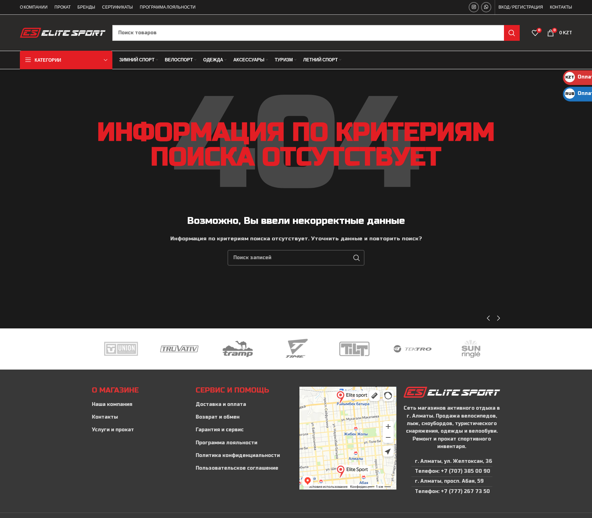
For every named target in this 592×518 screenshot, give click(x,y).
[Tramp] (179, 349)
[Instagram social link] (474, 7)
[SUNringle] (412, 349)
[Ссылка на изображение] (451, 392)
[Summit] (471, 349)
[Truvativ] (121, 349)
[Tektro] (354, 349)
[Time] (238, 349)
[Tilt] (296, 349)
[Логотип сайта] (63, 32)
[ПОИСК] (512, 33)
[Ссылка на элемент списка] (140, 404)
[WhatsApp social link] (486, 7)
